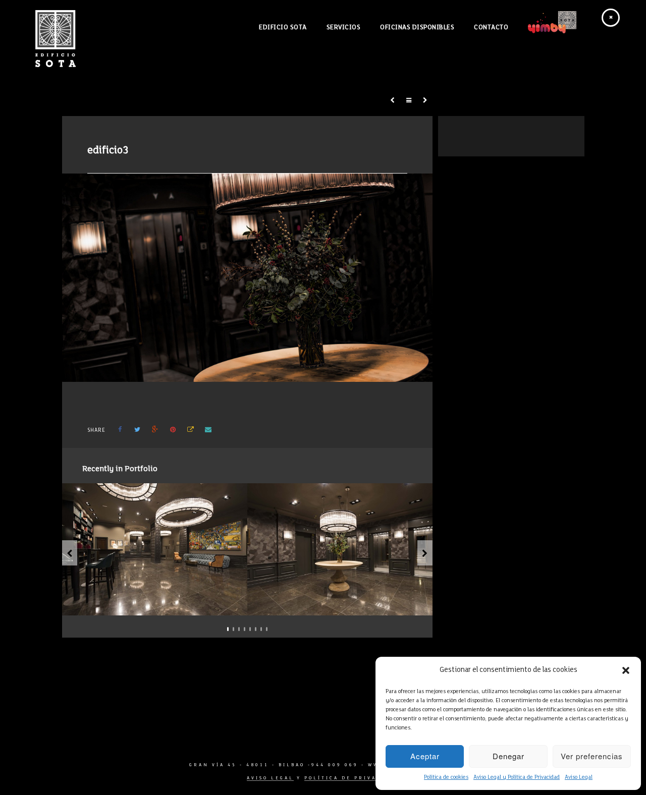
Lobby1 (160, 603)
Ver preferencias (592, 756)
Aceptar (425, 756)
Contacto (491, 27)
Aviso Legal (579, 777)
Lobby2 (345, 603)
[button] (626, 670)
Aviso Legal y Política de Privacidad (516, 777)
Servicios (344, 27)
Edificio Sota (283, 27)
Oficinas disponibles (417, 27)
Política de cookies (446, 777)
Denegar (508, 756)
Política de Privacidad (351, 778)
